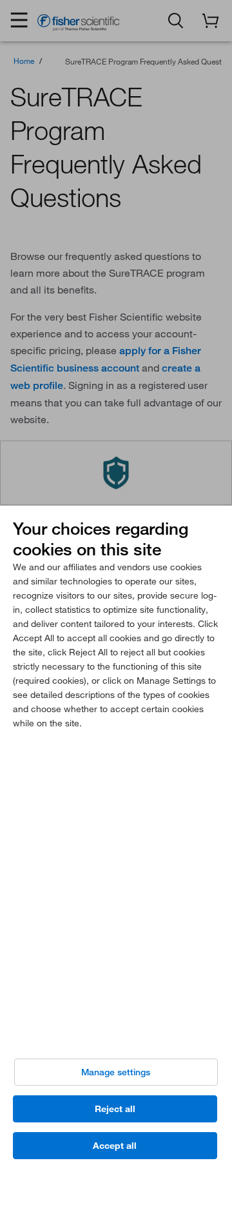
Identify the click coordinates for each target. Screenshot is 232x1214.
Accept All (115, 1145)
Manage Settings (115, 1072)
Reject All (115, 1109)
